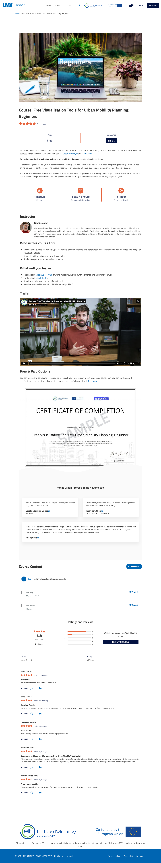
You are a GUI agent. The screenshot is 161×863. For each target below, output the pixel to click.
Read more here (95, 381)
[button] (79, 5)
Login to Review (120, 642)
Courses (48, 5)
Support (71, 5)
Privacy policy (114, 856)
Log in (140, 5)
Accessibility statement (134, 856)
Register (152, 5)
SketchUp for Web (44, 274)
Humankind (87, 153)
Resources (58, 5)
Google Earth (41, 278)
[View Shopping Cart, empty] (130, 5)
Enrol (111, 140)
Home (16, 13)
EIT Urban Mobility (68, 153)
